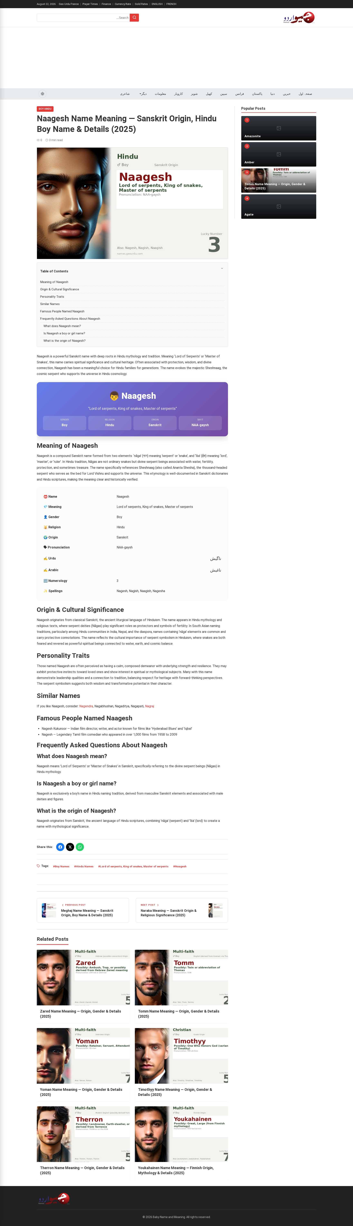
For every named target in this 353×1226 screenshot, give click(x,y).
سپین (223, 94)
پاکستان (257, 94)
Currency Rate (123, 4)
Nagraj (149, 706)
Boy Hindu (45, 108)
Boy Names (62, 866)
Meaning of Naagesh (54, 282)
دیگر (144, 94)
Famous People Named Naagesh (62, 311)
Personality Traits (52, 296)
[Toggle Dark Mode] (42, 94)
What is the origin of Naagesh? (65, 341)
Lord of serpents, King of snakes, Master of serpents (134, 866)
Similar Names (50, 304)
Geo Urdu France (69, 4)
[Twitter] (70, 847)
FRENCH (171, 4)
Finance (106, 4)
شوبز (194, 94)
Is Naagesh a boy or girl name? (64, 333)
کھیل (209, 94)
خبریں (286, 94)
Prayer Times (90, 4)
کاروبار (178, 94)
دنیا (272, 94)
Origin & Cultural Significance (59, 289)
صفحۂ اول (305, 94)
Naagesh (181, 866)
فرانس (239, 94)
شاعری (125, 94)
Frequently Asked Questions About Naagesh (70, 319)
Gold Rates (141, 4)
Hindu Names (84, 866)
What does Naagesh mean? (62, 326)
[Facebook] (60, 847)
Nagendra (86, 706)
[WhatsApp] (80, 847)
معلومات (160, 94)
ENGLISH (157, 4)
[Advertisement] (176, 57)
